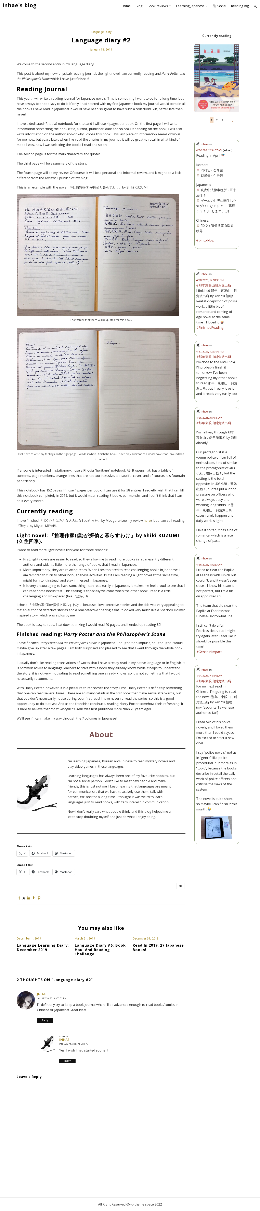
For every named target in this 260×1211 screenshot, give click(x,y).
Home (126, 6)
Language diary (101, 32)
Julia (41, 994)
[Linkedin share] (28, 898)
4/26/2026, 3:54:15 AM (209, 417)
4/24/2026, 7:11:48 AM (209, 676)
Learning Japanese (190, 6)
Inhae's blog (19, 5)
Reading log (240, 6)
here (147, 520)
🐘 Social (219, 6)
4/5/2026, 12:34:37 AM (209, 150)
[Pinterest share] (39, 898)
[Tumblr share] (33, 898)
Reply (45, 1020)
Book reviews (157, 6)
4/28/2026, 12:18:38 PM (210, 280)
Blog (139, 6)
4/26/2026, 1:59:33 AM (209, 564)
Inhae (64, 1040)
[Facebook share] (19, 898)
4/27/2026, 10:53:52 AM (210, 351)
